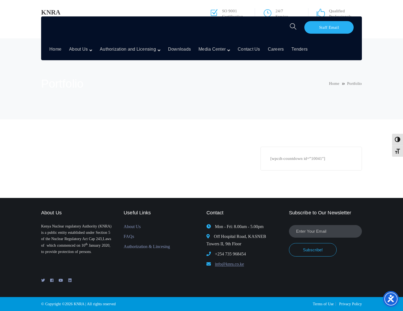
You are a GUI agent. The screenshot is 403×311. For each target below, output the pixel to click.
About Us (132, 226)
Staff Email (329, 27)
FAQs (129, 236)
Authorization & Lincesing (147, 246)
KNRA (50, 12)
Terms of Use (323, 304)
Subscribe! (313, 249)
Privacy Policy (350, 304)
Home (334, 83)
